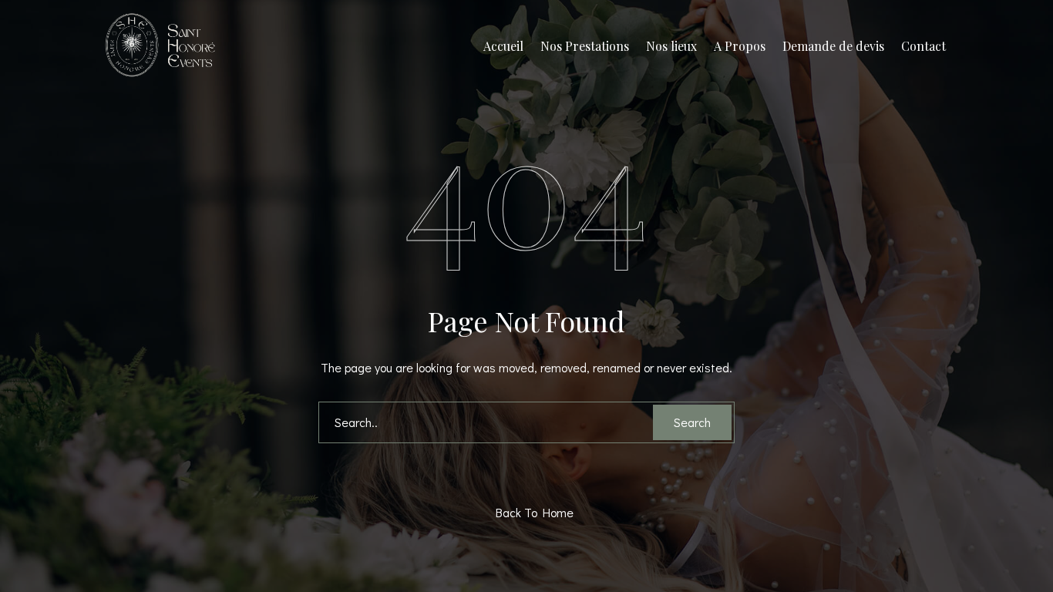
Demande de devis (833, 46)
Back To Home (530, 512)
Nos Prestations (584, 46)
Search (692, 422)
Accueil (503, 46)
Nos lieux (671, 46)
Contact (923, 46)
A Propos (739, 46)
